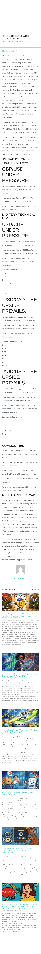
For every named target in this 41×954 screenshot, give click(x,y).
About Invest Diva (9, 9)
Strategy (5, 952)
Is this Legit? (24, 9)
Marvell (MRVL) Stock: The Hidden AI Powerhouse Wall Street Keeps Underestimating (16, 850)
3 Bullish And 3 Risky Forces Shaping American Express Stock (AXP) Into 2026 (20, 675)
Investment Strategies (27, 14)
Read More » (5, 648)
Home (4, 948)
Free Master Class (9, 14)
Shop (4, 18)
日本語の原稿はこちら (10, 51)
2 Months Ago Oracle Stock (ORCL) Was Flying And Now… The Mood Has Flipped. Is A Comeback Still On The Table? (20, 906)
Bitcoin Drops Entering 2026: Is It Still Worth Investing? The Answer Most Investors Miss (19, 615)
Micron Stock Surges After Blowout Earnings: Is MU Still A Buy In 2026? (20, 731)
